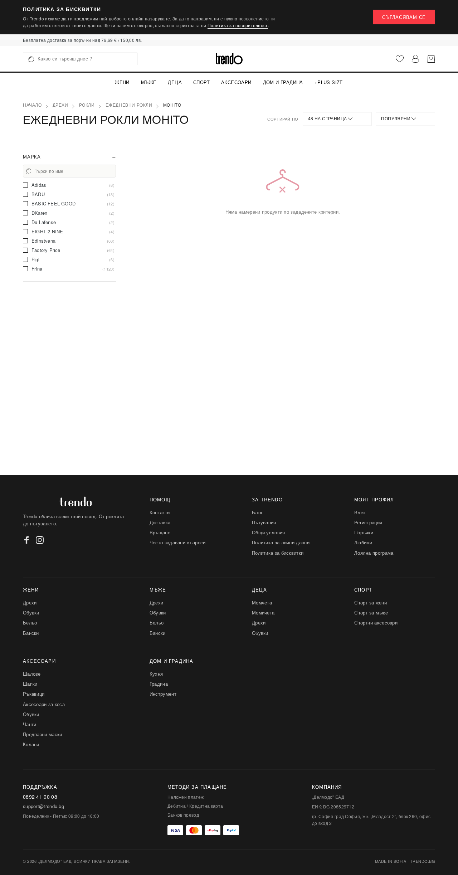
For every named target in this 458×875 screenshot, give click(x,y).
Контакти (160, 512)
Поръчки (363, 532)
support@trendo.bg (43, 806)
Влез (359, 512)
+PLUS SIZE (329, 82)
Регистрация (368, 522)
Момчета (262, 602)
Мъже (149, 82)
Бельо (30, 622)
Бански (31, 632)
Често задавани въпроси (178, 542)
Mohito (172, 105)
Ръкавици (33, 693)
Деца (175, 82)
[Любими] (400, 59)
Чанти (29, 724)
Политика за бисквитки (277, 552)
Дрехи (60, 105)
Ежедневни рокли (129, 105)
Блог (257, 512)
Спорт (201, 82)
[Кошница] (431, 59)
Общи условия (268, 532)
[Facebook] (27, 540)
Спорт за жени (370, 602)
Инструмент (163, 693)
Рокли (87, 105)
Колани (31, 744)
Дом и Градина (283, 82)
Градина (159, 683)
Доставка (160, 522)
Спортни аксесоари (376, 622)
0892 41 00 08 (40, 796)
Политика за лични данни (281, 542)
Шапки (30, 683)
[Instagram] (40, 540)
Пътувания (264, 522)
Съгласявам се (404, 17)
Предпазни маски (42, 734)
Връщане (160, 532)
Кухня (156, 673)
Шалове (32, 673)
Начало (32, 105)
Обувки (31, 612)
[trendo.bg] (229, 58)
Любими (363, 542)
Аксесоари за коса (44, 704)
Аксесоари (236, 82)
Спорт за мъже (371, 612)
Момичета (263, 612)
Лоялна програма (374, 552)
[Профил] (415, 59)
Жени (122, 82)
